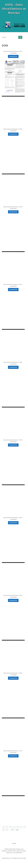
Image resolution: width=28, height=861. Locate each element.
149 (12, 829)
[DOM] (14, 25)
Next (17, 829)
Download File (13, 56)
